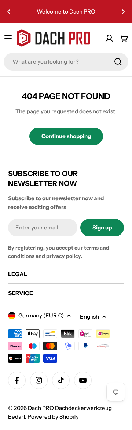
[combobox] (66, 62)
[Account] (109, 38)
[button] (8, 11)
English (89, 316)
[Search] (118, 61)
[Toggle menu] (8, 38)
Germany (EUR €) (41, 315)
